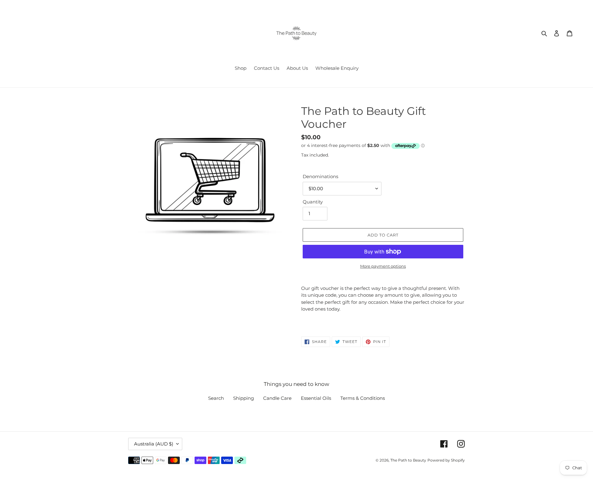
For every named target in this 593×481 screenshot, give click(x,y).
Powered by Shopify (446, 460)
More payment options (383, 266)
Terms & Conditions (362, 398)
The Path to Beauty (408, 460)
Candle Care (277, 398)
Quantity (313, 202)
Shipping (243, 398)
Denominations (320, 176)
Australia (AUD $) (153, 444)
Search (216, 398)
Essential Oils (316, 398)
